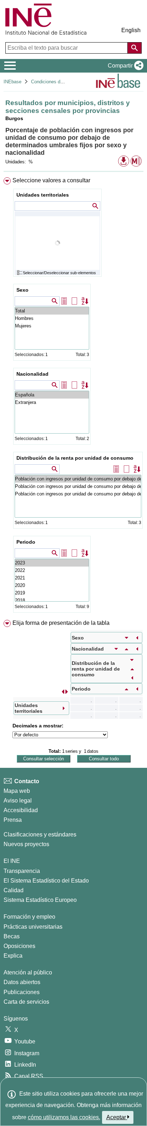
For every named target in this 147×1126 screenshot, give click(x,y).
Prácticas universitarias (33, 927)
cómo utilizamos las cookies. (64, 1117)
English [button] (131, 30)
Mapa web (17, 791)
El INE (12, 861)
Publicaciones (22, 992)
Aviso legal (18, 800)
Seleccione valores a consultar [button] (51, 180)
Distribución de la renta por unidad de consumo (74, 458)
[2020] (52, 585)
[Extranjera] (52, 402)
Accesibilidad (21, 810)
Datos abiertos (22, 982)
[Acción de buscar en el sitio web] (134, 48)
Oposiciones (19, 946)
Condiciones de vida (52, 81)
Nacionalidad (32, 374)
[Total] (52, 311)
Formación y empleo (29, 917)
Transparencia (22, 871)
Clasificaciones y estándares (40, 834)
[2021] (52, 578)
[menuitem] (73, 396)
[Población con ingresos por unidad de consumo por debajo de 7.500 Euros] (78, 486)
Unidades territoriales (42, 195)
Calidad (14, 890)
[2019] (52, 593)
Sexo (22, 290)
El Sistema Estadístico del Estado (46, 881)
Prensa (13, 820)
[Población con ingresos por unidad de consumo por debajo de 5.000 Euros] (78, 479)
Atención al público (28, 972)
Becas (12, 936)
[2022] (52, 570)
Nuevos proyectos (26, 844)
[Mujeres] (52, 326)
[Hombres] (52, 318)
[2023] (52, 563)
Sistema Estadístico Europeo (40, 900)
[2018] (52, 600)
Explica (13, 956)
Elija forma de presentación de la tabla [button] (61, 623)
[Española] (52, 395)
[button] (124, 65)
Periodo (25, 542)
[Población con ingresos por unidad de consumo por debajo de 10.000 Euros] (78, 494)
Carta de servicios (26, 1002)
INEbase (12, 81)
